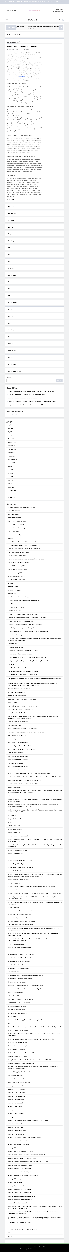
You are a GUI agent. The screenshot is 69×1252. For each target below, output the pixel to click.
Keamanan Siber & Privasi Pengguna (18, 766)
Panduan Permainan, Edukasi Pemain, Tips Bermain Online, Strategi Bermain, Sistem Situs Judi (34, 893)
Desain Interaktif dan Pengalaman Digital (19, 562)
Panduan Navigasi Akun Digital (16, 864)
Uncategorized (12, 1226)
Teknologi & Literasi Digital (15, 1124)
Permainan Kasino (13, 951)
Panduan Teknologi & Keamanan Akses (19, 918)
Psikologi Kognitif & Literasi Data (17, 996)
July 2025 (10, 466)
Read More (10, 199)
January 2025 (11, 487)
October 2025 (11, 456)
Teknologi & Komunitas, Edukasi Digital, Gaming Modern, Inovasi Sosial (28, 1120)
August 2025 (11, 463)
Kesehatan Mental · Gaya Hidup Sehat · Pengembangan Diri (24, 780)
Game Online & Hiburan (14, 611)
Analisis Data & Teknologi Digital (17, 521)
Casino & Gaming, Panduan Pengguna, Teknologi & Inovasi (24, 548)
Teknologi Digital (12, 1148)
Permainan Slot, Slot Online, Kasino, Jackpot (20, 978)
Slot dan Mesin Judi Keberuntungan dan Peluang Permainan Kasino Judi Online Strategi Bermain (34, 1027)
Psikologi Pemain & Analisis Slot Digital (19, 1002)
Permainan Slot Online (14, 972)
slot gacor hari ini (13, 350)
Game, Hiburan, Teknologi (15, 635)
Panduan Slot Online (13, 907)
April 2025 (10, 477)
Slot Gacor (11, 268)
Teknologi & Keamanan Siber (16, 1110)
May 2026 (10, 432)
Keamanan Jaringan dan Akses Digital (18, 759)
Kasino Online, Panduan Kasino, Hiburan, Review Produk (23, 706)
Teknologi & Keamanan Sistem (16, 1113)
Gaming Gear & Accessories (15, 647)
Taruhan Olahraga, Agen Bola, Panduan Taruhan (21, 1072)
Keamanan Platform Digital (15, 763)
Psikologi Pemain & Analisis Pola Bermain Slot (21, 999)
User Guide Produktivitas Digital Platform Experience (22, 1229)
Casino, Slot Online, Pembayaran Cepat (18, 552)
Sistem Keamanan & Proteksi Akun (17, 1013)
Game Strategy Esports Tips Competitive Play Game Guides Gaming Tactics (29, 631)
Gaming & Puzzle (12, 643)
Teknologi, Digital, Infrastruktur (16, 1186)
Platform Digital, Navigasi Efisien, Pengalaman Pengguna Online (25, 985)
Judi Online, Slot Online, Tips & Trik (17, 695)
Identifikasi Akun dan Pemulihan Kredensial (20, 689)
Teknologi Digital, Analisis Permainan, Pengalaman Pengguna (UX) (26, 1155)
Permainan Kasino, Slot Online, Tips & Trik (19, 961)
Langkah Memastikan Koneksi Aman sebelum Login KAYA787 (25, 405)
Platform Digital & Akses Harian (16, 982)
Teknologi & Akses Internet (15, 1086)
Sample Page (32, 20)
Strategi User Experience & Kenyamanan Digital (21, 1063)
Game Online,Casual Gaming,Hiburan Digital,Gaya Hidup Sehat (25, 624)
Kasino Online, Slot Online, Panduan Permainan (21, 709)
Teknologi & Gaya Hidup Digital (16, 1096)
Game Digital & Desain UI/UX (16, 607)
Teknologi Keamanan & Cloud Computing (19, 1168)
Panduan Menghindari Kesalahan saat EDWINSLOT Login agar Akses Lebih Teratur (31, 391)
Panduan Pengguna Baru (14, 883)
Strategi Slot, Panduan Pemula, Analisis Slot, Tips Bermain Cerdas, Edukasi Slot (30, 1060)
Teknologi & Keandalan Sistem (16, 1117)
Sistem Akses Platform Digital (16, 1009)
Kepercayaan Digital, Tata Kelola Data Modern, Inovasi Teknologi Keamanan (29, 773)
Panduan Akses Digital (14, 825)
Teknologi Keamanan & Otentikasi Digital (19, 1172)
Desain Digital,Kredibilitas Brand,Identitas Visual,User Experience (26, 559)
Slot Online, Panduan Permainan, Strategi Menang (21, 1046)
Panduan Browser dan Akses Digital (18, 836)
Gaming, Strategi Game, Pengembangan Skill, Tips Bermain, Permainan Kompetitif (30, 661)
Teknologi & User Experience (16, 1134)
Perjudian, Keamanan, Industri (16, 944)
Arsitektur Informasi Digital (15, 535)
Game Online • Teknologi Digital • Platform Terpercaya (23, 614)
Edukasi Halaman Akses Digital (16, 579)
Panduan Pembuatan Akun (15, 871)
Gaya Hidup (11, 664)
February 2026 (11, 442)
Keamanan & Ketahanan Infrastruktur (18, 721)
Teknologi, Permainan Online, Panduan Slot (20, 1199)
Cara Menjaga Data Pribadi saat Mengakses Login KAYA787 (24, 398)
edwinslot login (12, 593)
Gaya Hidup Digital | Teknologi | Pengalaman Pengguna (23, 671)
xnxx (9, 1233)
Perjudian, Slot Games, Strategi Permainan (19, 947)
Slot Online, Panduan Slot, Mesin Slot (18, 1049)
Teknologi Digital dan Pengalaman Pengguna (20, 1151)
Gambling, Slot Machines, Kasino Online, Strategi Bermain (24, 600)
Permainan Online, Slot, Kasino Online (18, 968)
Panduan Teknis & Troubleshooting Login (19, 914)
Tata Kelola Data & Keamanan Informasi (19, 1082)
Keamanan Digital (13, 739)
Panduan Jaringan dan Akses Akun (17, 850)
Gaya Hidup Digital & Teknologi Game (18, 668)
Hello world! (28, 415)
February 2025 (11, 483)
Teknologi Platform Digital (15, 1179)
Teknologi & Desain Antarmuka (16, 1092)
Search (8, 377)
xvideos (10, 1236)
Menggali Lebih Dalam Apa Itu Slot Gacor (22, 46)
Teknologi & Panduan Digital (15, 1127)
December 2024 (12, 490)
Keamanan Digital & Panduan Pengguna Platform (21, 749)
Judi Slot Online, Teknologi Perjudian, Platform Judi (22, 699)
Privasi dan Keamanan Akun (15, 992)
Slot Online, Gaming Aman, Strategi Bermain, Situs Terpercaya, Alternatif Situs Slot (31, 1039)
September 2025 (12, 459)
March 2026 (11, 439)
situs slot (10, 309)
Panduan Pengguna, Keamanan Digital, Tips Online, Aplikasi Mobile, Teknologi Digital (31, 886)
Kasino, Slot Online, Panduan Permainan (19, 713)
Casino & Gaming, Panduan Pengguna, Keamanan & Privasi (24, 545)
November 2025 (12, 452)
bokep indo (11, 538)
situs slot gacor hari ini (14, 371)
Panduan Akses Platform (15, 829)
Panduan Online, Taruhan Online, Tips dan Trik (20, 867)
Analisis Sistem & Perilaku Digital (17, 528)
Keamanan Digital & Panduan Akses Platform (20, 746)
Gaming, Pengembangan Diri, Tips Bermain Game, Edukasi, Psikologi (27, 657)
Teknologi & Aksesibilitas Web (16, 1089)
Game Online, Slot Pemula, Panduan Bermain (20, 621)
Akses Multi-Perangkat (14, 511)
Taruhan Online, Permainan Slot (16, 1079)
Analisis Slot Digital (13, 531)
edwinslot (10, 583)
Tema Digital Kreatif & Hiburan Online (18, 1203)
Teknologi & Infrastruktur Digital (16, 1099)
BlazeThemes (31, 1249)
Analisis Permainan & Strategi (16, 524)
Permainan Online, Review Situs (16, 965)
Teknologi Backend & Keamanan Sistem (19, 1141)
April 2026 (10, 435)
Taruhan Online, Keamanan (15, 1075)
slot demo (10, 344)
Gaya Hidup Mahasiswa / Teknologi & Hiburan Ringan (22, 674)
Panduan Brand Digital (14, 832)
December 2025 (12, 449)
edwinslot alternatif (13, 586)
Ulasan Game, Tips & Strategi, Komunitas (19, 1222)
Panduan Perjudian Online (15, 890)
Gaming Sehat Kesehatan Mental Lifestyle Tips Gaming (23, 650)
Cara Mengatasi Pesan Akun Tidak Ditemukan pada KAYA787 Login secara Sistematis (41, 1)
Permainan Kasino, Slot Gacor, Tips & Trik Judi (21, 954)
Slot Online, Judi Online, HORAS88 (17, 1042)
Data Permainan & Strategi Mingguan (18, 555)
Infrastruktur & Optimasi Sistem (16, 692)
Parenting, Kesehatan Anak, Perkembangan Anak (21, 921)
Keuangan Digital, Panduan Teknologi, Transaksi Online (23, 784)
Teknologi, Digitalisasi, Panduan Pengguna (19, 1189)
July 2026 (10, 425)
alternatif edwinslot (13, 514)
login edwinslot (12, 796)
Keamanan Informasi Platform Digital (18, 756)
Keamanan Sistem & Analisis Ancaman (18, 770)
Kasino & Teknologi (13, 702)
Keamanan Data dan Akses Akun (17, 735)
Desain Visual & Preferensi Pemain (17, 569)
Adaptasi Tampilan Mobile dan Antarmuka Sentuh (21, 507)
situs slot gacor (12, 241)
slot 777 (10, 295)
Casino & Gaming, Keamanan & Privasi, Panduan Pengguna (24, 542)
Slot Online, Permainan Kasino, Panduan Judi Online (22, 1053)
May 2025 (10, 473)
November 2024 (12, 494)
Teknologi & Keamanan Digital (16, 1106)
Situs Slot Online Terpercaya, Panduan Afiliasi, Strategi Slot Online (26, 1020)
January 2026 (11, 446)
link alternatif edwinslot (14, 787)
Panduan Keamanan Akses (15, 853)
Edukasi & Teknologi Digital (15, 573)
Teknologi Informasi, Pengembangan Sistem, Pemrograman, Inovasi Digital (28, 1161)
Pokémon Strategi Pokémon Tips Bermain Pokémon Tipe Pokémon (26, 989)
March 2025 (11, 480)
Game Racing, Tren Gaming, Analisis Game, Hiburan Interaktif (25, 628)
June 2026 (10, 428)
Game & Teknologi (13, 604)
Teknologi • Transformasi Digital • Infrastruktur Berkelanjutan (25, 1137)
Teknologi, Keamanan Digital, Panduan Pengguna (21, 1196)
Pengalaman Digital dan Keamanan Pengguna (20, 924)
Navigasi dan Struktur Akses (16, 819)
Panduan (10, 822)
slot (9, 247)
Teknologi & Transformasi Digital (17, 1130)
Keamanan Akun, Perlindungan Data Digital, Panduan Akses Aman (26, 732)
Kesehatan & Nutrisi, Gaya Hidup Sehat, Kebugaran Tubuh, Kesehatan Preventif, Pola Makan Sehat (35, 777)
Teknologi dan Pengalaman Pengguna (18, 1144)
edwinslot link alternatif (14, 590)
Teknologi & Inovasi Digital (15, 1103)
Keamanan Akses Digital (14, 725)
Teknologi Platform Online (15, 1182)
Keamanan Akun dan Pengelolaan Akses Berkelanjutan (23, 728)
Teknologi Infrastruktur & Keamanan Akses (20, 1165)
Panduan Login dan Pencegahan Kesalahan (20, 860)
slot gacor (22, 76)
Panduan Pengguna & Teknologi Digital (18, 879)
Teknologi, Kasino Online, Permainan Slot (19, 1192)
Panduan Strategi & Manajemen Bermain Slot (20, 911)
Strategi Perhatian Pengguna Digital (17, 1056)
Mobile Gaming (12, 815)
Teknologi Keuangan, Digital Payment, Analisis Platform (23, 1175)
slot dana (10, 316)
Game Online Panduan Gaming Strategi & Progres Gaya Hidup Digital (27, 617)
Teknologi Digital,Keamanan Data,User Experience (22, 1158)
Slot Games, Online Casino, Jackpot (18, 1030)
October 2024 (11, 497)
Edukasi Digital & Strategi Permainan (18, 576)
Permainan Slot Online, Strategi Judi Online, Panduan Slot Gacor (25, 975)
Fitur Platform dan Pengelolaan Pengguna (19, 597)
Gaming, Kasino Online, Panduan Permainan (20, 654)
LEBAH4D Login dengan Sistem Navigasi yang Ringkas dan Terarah (39, 26)
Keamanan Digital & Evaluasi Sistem (18, 742)
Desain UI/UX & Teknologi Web (16, 566)
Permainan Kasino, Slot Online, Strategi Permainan (22, 958)
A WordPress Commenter (15, 415)
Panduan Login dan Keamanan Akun (18, 857)
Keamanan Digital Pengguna (15, 752)
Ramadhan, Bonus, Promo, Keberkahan (18, 1006)
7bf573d (10, 49)
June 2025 (10, 470)
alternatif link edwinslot (14, 517)
